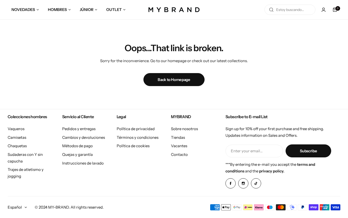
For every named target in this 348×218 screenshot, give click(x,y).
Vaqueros (16, 128)
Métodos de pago (77, 145)
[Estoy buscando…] (271, 10)
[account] (323, 9)
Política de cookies (133, 145)
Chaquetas (17, 145)
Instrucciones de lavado (83, 163)
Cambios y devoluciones (83, 137)
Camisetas (17, 137)
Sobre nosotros (184, 128)
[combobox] (289, 10)
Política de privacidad (136, 128)
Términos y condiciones (137, 137)
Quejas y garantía (77, 154)
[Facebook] (230, 183)
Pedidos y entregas (79, 128)
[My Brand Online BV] (174, 9)
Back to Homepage (174, 79)
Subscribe (308, 150)
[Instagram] (243, 183)
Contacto (179, 154)
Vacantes (179, 145)
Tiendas (178, 137)
